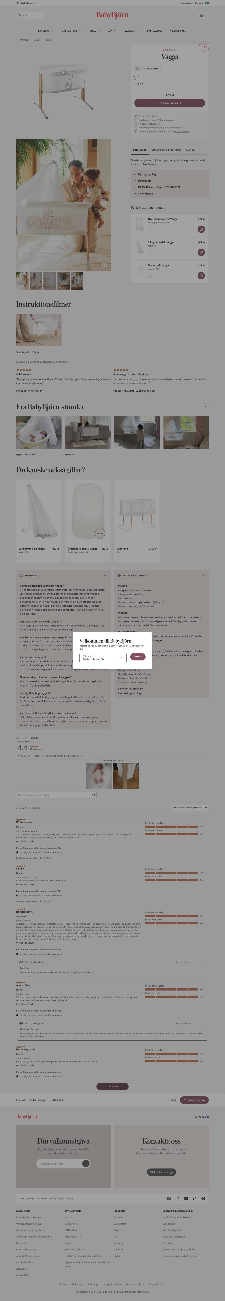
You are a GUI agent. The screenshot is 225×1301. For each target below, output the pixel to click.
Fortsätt (137, 656)
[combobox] (103, 658)
